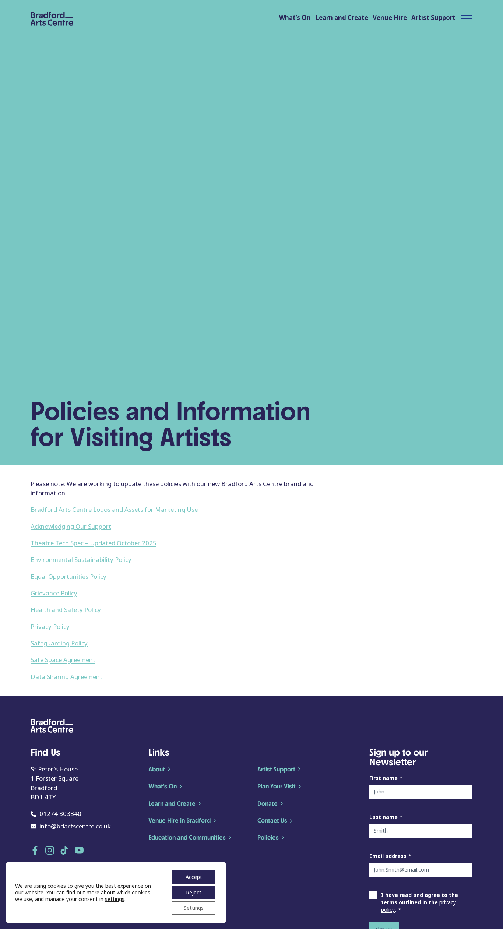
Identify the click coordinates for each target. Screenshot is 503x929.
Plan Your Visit (276, 786)
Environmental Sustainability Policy (81, 559)
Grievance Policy (54, 593)
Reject (193, 892)
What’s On (295, 17)
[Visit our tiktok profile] (64, 850)
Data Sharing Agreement (66, 677)
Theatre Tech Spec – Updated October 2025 (93, 543)
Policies (268, 837)
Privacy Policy (50, 626)
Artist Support (433, 17)
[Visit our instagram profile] (49, 850)
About (156, 769)
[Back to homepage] (52, 19)
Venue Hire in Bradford (179, 820)
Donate (267, 803)
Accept (194, 877)
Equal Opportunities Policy (68, 576)
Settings (194, 908)
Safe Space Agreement (63, 660)
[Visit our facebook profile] (35, 850)
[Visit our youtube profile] (79, 850)
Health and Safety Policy (66, 610)
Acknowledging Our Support (71, 526)
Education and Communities (187, 837)
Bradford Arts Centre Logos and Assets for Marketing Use (115, 509)
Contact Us (272, 820)
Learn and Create (341, 17)
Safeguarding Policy (59, 643)
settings (114, 899)
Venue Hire (390, 17)
